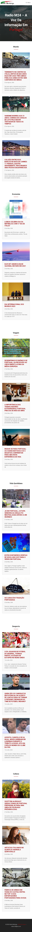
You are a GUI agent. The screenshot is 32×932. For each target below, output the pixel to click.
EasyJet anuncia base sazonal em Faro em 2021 (15, 265)
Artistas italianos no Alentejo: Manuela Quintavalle (14, 850)
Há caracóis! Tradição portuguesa (14, 599)
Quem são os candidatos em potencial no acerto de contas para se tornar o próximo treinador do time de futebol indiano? (16, 697)
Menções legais (22, 924)
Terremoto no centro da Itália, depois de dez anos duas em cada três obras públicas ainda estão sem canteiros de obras (16, 76)
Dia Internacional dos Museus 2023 (14, 305)
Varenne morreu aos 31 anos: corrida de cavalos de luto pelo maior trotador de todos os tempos (16, 120)
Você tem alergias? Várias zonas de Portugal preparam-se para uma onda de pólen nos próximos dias (16, 805)
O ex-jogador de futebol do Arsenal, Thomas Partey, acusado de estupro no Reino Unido (15, 654)
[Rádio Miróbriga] (7, 2)
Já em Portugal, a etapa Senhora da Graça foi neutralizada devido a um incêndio (16, 514)
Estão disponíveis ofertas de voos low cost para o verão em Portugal (16, 557)
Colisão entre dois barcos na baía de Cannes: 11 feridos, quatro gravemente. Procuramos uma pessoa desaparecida (16, 164)
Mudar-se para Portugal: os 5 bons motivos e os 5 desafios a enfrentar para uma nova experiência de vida (15, 453)
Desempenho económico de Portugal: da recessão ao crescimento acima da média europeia (16, 363)
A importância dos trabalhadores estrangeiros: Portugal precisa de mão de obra (15, 408)
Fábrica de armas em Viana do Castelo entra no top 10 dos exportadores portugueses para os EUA (15, 894)
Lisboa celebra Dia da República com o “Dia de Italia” (15, 224)
